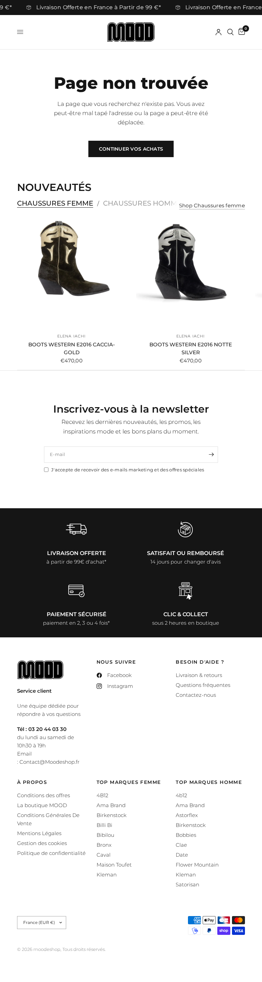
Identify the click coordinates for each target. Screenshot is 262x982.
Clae (181, 845)
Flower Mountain (197, 864)
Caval (104, 855)
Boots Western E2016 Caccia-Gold (71, 348)
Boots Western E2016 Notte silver (190, 348)
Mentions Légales (39, 833)
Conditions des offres (43, 795)
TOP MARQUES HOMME (209, 782)
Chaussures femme (55, 203)
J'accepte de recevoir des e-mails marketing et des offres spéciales (127, 469)
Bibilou (105, 835)
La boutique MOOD (42, 805)
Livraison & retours (199, 675)
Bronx (104, 845)
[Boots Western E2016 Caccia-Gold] (71, 273)
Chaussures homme (142, 203)
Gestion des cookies (42, 843)
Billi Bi (104, 825)
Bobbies (186, 835)
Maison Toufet (114, 864)
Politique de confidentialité (51, 853)
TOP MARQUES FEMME (129, 782)
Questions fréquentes (203, 685)
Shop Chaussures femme (212, 205)
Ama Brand (111, 805)
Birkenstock (112, 815)
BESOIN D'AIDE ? (200, 662)
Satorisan (187, 884)
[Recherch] (230, 32)
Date (182, 855)
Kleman (107, 874)
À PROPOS (32, 782)
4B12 (102, 795)
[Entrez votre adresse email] (211, 454)
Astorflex (187, 815)
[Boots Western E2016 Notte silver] (190, 273)
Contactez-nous (196, 695)
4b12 (181, 795)
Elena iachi (71, 336)
